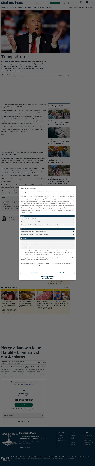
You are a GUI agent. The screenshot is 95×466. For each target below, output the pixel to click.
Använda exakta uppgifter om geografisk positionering (33, 231)
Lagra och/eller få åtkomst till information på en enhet (33, 218)
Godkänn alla (61, 272)
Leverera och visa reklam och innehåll (29, 244)
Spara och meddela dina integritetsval (29, 247)
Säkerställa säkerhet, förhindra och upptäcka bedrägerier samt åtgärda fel (37, 241)
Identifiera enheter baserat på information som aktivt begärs (34, 234)
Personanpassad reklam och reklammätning (31, 221)
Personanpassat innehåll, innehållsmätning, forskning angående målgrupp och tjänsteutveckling (42, 224)
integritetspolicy (36, 265)
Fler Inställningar (33, 272)
